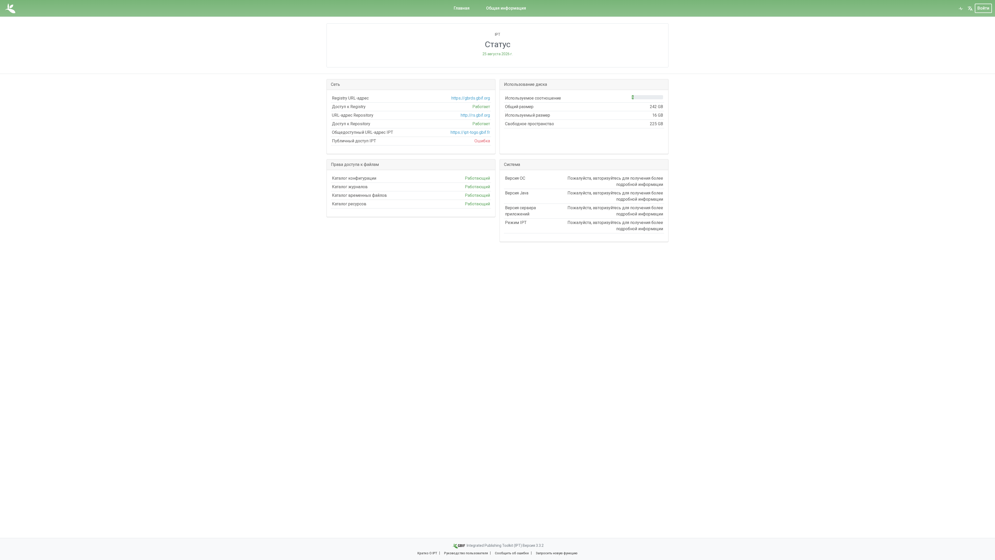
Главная (462, 8)
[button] (970, 8)
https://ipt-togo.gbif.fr (470, 132)
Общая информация (506, 8)
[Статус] (960, 8)
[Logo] (10, 8)
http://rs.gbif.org (475, 115)
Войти (983, 8)
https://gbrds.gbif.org (470, 98)
